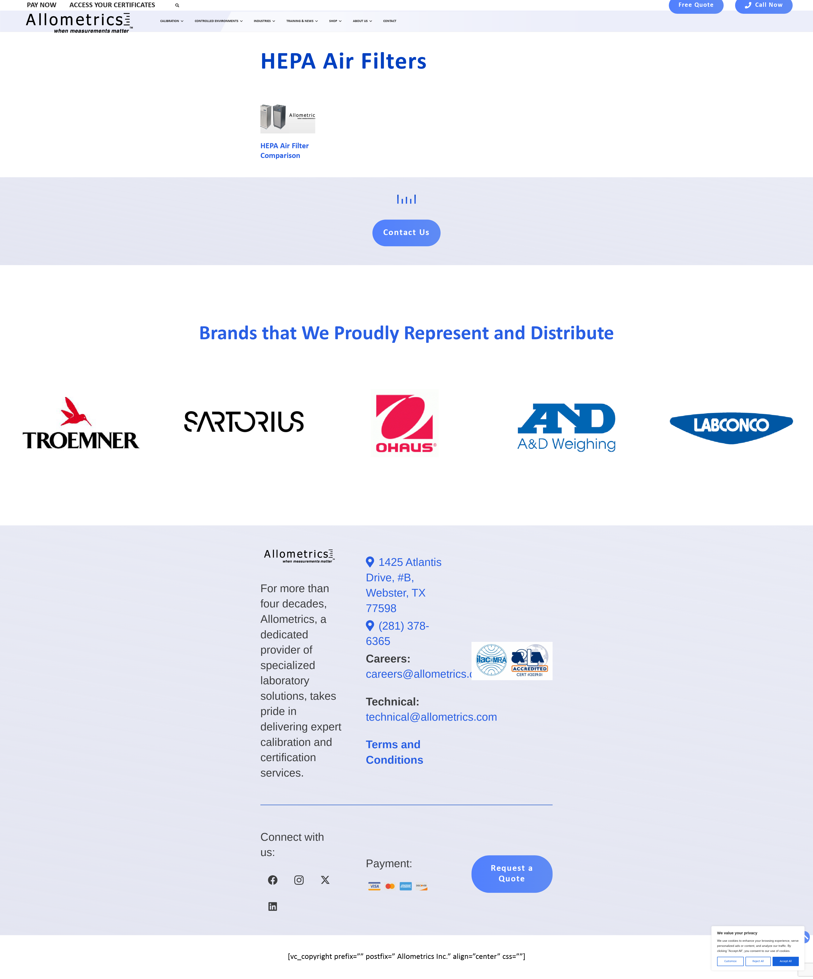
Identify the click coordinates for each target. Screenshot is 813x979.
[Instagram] (299, 880)
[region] (758, 948)
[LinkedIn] (272, 907)
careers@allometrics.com (428, 674)
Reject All (758, 961)
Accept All (786, 961)
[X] (325, 880)
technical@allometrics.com (431, 717)
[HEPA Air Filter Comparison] (287, 115)
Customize (730, 961)
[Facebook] (272, 880)
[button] (177, 5)
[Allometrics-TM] (81, 21)
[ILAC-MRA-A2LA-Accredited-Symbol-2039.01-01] (512, 661)
